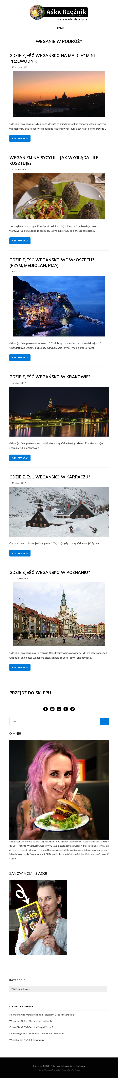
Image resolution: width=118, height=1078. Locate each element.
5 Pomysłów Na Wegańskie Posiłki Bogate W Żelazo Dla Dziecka (41, 1014)
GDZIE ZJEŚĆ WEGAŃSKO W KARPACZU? (49, 476)
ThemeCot (56, 1070)
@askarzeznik (21, 854)
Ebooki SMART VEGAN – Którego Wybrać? (31, 1027)
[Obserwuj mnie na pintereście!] (59, 708)
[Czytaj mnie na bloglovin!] (65, 708)
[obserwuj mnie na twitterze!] (72, 708)
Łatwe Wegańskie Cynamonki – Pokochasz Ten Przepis (36, 1033)
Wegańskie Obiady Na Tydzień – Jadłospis (30, 1021)
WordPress (75, 1070)
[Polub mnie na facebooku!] (45, 708)
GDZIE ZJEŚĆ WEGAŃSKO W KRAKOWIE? (50, 376)
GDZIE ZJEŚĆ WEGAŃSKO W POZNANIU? (49, 572)
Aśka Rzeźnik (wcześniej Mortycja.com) (68, 1066)
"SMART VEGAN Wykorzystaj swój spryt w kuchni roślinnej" (39, 845)
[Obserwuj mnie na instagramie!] (52, 708)
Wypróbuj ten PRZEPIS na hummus (26, 1039)
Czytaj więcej (20, 138)
